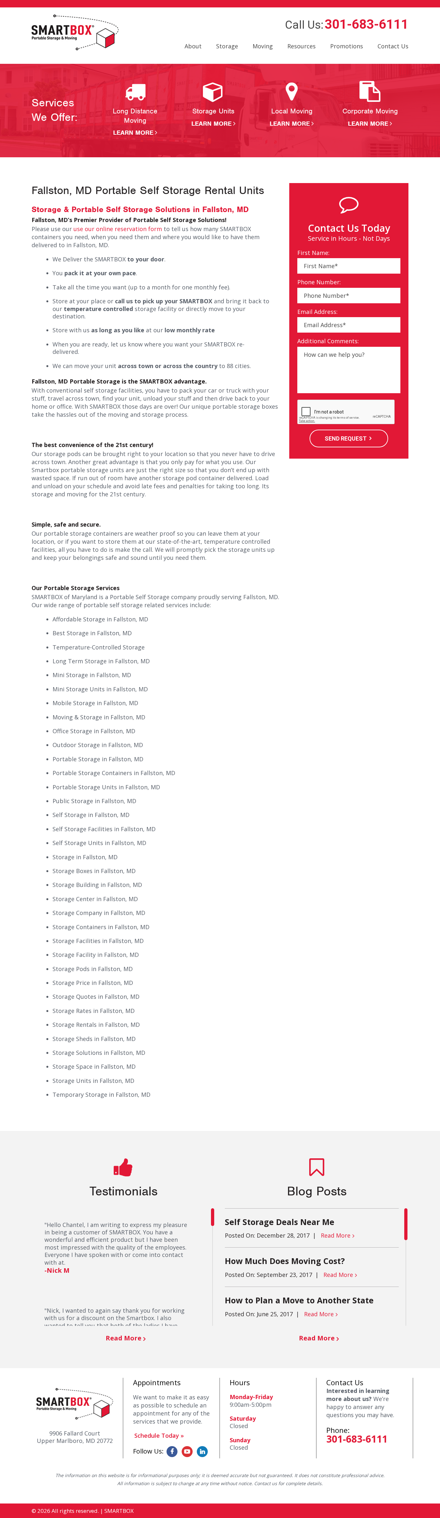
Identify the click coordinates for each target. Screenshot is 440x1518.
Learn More (133, 133)
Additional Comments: (328, 341)
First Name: (313, 253)
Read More (123, 1338)
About (193, 46)
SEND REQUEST (346, 438)
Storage (227, 46)
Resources (301, 46)
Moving (263, 46)
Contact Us (393, 46)
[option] (135, 109)
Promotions (346, 46)
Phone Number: (319, 282)
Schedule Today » (159, 1435)
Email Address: (317, 312)
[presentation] (346, 412)
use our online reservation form (117, 229)
